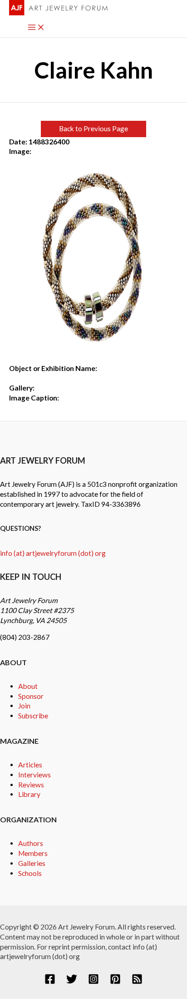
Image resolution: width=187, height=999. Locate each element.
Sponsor (31, 696)
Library (29, 794)
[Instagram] (93, 982)
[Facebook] (49, 982)
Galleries (31, 863)
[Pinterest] (115, 982)
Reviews (31, 785)
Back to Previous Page (93, 128)
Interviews (34, 775)
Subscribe (33, 716)
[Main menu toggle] (36, 28)
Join (24, 706)
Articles (30, 765)
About (28, 686)
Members (33, 853)
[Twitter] (71, 982)
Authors (30, 843)
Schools (30, 873)
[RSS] (137, 982)
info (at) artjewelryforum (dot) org (53, 553)
